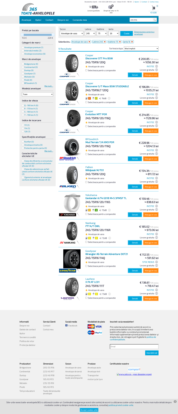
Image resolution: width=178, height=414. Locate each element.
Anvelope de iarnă (73, 371)
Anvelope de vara (80, 41)
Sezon (63, 29)
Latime (88, 29)
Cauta (126, 33)
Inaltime (100, 29)
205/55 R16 (48, 367)
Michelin (23, 383)
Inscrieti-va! (152, 353)
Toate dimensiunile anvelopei (51, 392)
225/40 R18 (48, 375)
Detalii (135, 75)
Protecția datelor (27, 345)
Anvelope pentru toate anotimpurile (74, 376)
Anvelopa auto (94, 367)
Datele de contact (27, 329)
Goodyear (24, 379)
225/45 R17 (48, 371)
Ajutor (136, 2)
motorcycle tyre (95, 379)
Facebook (72, 325)
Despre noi (63, 19)
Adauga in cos (151, 75)
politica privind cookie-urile (121, 405)
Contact (144, 2)
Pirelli (22, 387)
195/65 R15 (48, 379)
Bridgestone (25, 367)
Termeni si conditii (27, 337)
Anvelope (26, 19)
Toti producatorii (27, 391)
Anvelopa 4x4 (94, 371)
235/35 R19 (48, 383)
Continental (24, 371)
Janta (110, 29)
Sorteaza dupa (116, 48)
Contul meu (154, 2)
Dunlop (22, 375)
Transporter (93, 375)
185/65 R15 (48, 387)
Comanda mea (80, 19)
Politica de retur (26, 341)
